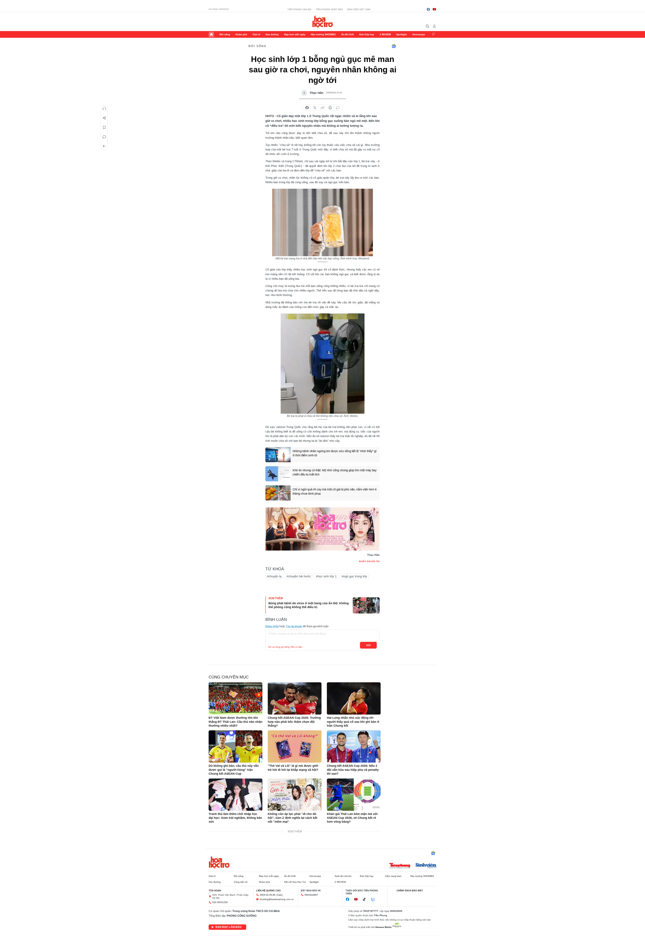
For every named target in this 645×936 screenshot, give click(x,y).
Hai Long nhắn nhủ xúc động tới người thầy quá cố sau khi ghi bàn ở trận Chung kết (353, 721)
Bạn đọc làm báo (228, 927)
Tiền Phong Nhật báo (329, 9)
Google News (393, 46)
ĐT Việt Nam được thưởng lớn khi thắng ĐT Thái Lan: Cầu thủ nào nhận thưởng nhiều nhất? (235, 721)
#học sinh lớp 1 (326, 576)
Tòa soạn (215, 890)
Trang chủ (211, 34)
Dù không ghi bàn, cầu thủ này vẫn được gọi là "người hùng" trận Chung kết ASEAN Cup (234, 769)
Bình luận (104, 136)
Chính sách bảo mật (410, 890)
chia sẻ (307, 107)
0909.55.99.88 (267, 895)
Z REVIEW (385, 34)
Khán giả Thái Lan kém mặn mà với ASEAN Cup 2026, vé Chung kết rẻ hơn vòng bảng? (352, 818)
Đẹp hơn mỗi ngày (294, 34)
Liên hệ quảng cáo (268, 890)
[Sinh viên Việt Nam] (426, 866)
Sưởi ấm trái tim (343, 876)
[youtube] (434, 9)
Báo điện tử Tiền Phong (322, 21)
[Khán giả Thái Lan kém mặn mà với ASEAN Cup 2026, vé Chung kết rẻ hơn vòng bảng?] (354, 795)
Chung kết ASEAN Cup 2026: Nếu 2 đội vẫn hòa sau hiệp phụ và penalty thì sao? (353, 769)
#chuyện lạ (274, 576)
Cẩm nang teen (393, 876)
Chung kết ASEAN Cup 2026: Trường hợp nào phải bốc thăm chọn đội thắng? (294, 721)
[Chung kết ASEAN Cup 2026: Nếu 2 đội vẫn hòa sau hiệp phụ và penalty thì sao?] (354, 746)
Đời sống (225, 34)
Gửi (368, 645)
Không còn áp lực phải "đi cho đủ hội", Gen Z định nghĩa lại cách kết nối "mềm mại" (292, 818)
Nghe (104, 108)
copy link (322, 107)
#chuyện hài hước (299, 576)
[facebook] (428, 9)
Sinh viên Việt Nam (358, 9)
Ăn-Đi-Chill (347, 34)
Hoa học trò (219, 862)
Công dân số (240, 882)
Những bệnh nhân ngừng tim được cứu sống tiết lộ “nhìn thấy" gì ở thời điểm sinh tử (334, 453)
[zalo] (375, 899)
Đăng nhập (272, 626)
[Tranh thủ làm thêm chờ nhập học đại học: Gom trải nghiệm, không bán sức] (235, 795)
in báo (330, 107)
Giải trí (256, 34)
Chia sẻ (104, 118)
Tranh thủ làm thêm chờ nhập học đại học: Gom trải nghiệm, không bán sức (235, 818)
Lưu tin (104, 127)
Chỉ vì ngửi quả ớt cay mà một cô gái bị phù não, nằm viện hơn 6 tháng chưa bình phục (335, 491)
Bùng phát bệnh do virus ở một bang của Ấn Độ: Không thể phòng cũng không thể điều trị (308, 605)
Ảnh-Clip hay (366, 34)
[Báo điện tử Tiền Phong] (399, 866)
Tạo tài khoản (294, 626)
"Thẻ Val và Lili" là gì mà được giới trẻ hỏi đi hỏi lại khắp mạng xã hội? (293, 767)
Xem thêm (433, 34)
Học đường (272, 34)
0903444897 (311, 895)
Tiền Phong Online (299, 9)
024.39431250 (220, 902)
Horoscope (418, 34)
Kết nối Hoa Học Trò (295, 882)
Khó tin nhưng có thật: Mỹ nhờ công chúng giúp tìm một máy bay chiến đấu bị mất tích (335, 472)
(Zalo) (279, 895)
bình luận (338, 107)
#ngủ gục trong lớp (354, 576)
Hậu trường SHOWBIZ (323, 34)
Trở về (104, 146)
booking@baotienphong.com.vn (277, 899)
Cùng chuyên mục (229, 677)
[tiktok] (366, 899)
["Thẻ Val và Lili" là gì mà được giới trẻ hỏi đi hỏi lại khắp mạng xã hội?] (294, 746)
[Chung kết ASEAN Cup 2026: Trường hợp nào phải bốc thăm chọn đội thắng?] (294, 698)
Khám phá (241, 34)
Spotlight (401, 34)
